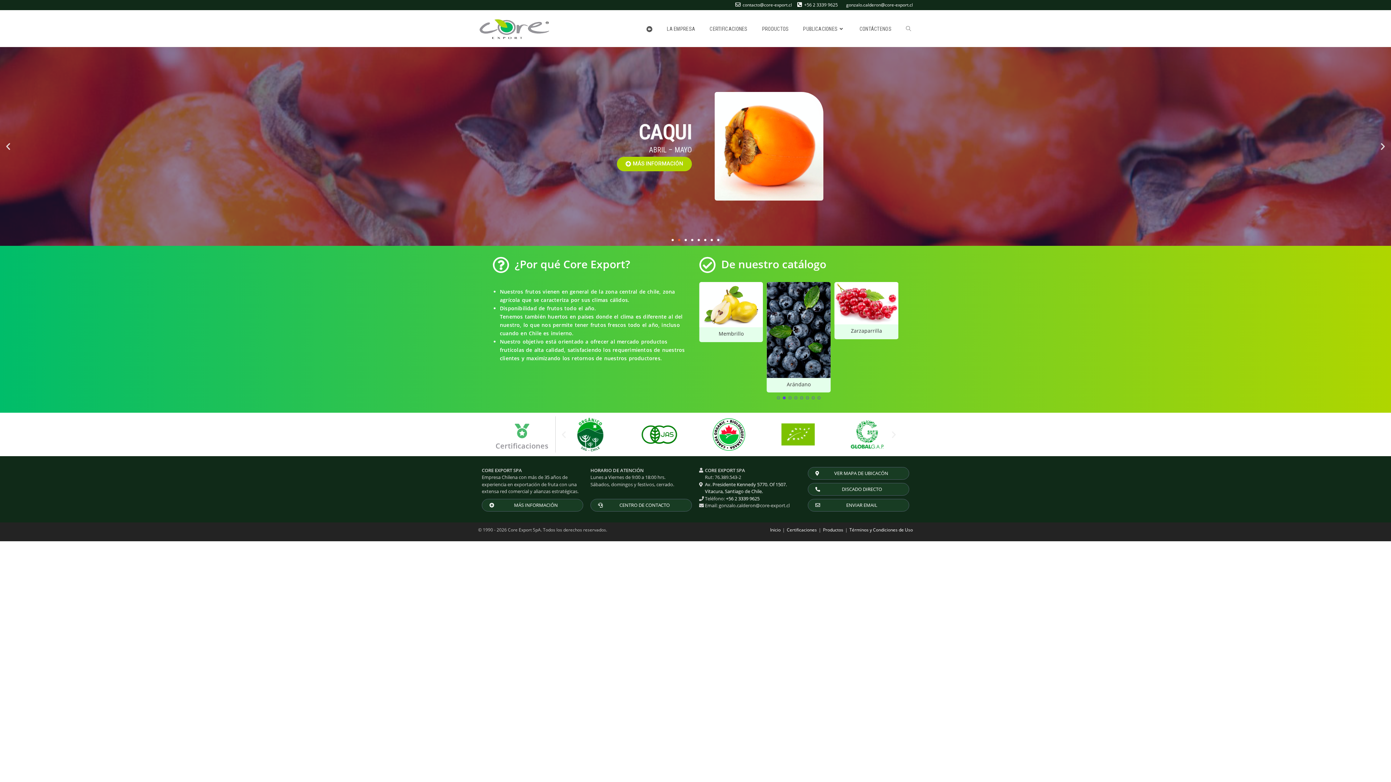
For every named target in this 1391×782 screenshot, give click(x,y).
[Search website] (908, 29)
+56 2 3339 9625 (743, 498)
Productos (833, 530)
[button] (654, 164)
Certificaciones (522, 446)
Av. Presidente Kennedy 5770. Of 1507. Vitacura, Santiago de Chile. (745, 488)
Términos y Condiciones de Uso (881, 530)
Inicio (775, 530)
